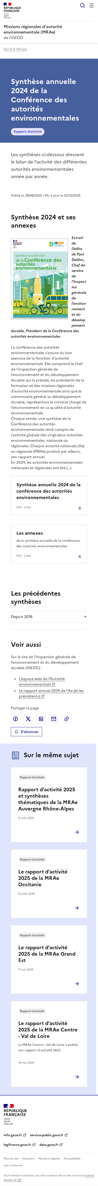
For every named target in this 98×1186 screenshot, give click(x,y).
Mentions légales (49, 1159)
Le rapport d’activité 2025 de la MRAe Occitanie (42, 878)
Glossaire (28, 1159)
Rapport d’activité (28, 131)
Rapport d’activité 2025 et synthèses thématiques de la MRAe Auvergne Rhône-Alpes (48, 799)
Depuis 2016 (22, 616)
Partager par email (53, 718)
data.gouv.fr (48, 1144)
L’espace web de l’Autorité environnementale (42, 681)
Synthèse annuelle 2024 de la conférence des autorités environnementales (48, 491)
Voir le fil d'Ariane (15, 49)
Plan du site (11, 1159)
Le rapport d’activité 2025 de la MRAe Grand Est (46, 954)
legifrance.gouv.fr (17, 1144)
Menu (91, 5)
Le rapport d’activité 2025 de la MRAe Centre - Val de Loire (47, 1030)
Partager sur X (28, 718)
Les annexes (29, 533)
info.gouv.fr (13, 1135)
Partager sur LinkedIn (41, 718)
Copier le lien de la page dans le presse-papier (66, 718)
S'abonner (30, 731)
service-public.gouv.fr (46, 1135)
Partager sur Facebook (15, 718)
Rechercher (82, 5)
